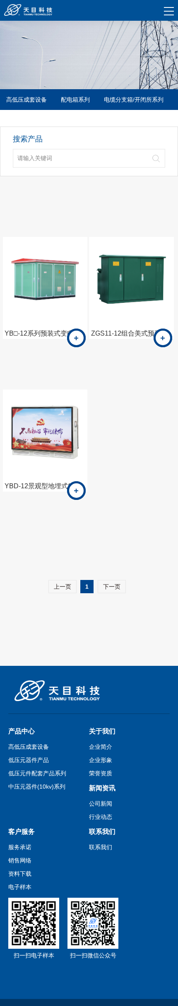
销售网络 (19, 860)
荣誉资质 (100, 773)
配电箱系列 (75, 99)
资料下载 (19, 873)
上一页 (62, 586)
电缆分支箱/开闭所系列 (134, 99)
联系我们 (100, 847)
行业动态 (100, 817)
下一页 (111, 586)
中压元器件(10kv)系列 (36, 786)
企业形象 (100, 760)
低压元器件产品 (28, 760)
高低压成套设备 (26, 99)
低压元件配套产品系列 (37, 773)
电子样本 (19, 887)
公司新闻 (100, 803)
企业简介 (100, 746)
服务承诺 (19, 847)
